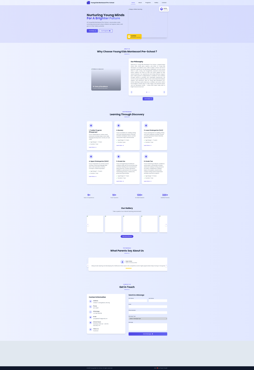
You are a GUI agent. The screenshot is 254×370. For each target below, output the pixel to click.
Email (130, 304)
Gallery (156, 2)
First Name (131, 298)
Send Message (147, 334)
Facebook (95, 331)
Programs (148, 2)
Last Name (151, 298)
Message (131, 322)
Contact (164, 2)
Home (133, 2)
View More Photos (127, 236)
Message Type (132, 316)
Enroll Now (91, 31)
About (140, 2)
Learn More (147, 99)
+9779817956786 (97, 313)
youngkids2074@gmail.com (100, 318)
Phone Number (132, 310)
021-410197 (96, 308)
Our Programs (105, 31)
